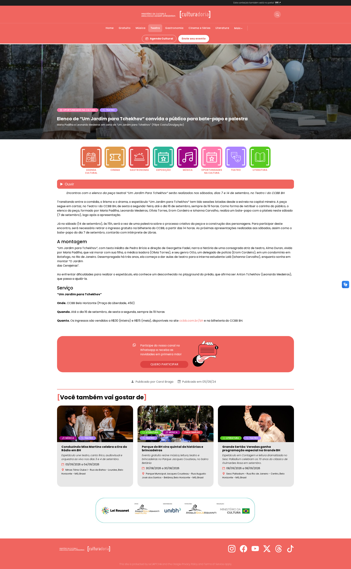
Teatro (155, 28)
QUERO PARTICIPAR (164, 364)
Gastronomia (174, 28)
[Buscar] (277, 14)
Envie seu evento (194, 38)
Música (140, 28)
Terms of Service (214, 564)
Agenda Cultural (161, 38)
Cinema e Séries (199, 28)
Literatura (222, 28)
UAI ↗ (278, 2)
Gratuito (125, 28)
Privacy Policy (190, 564)
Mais (237, 28)
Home (110, 28)
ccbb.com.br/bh (191, 321)
